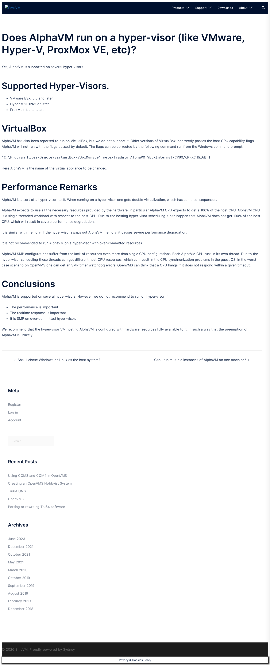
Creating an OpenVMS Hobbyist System (40, 483)
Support (201, 7)
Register (14, 404)
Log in (13, 412)
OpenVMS (16, 499)
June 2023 (16, 539)
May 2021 (16, 562)
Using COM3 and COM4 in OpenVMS (37, 475)
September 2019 (21, 585)
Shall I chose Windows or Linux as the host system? (59, 360)
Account (14, 420)
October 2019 (19, 578)
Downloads (225, 7)
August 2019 (18, 593)
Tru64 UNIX (17, 491)
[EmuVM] (12, 7)
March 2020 (17, 570)
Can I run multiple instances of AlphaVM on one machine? (200, 360)
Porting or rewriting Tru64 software (36, 507)
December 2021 (20, 546)
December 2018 (20, 609)
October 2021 (19, 554)
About (243, 7)
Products (178, 7)
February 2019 (19, 601)
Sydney (69, 649)
